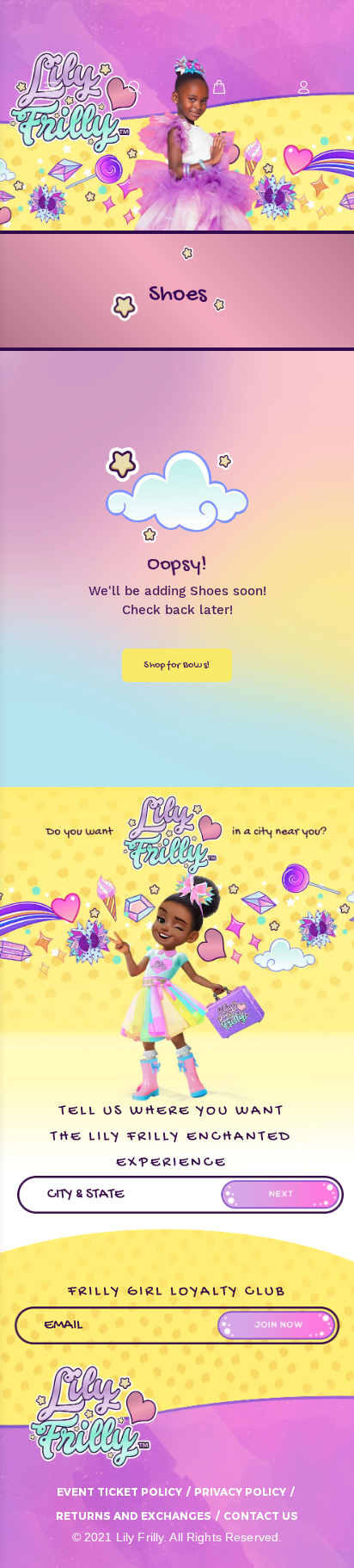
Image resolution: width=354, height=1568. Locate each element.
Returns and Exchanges (133, 1516)
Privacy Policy (240, 1491)
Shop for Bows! (176, 666)
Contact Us (260, 1516)
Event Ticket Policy (119, 1491)
